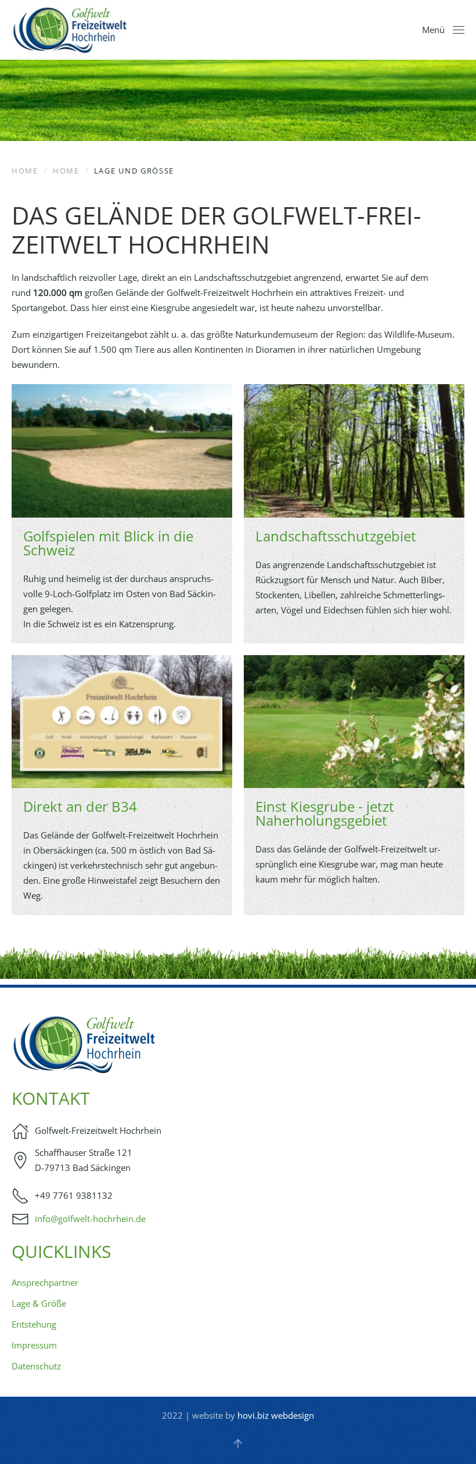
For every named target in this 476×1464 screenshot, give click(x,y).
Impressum (34, 1345)
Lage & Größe (39, 1303)
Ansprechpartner (45, 1282)
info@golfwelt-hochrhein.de (90, 1218)
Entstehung (34, 1324)
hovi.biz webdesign (275, 1415)
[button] (443, 30)
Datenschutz (36, 1366)
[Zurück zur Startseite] (70, 30)
